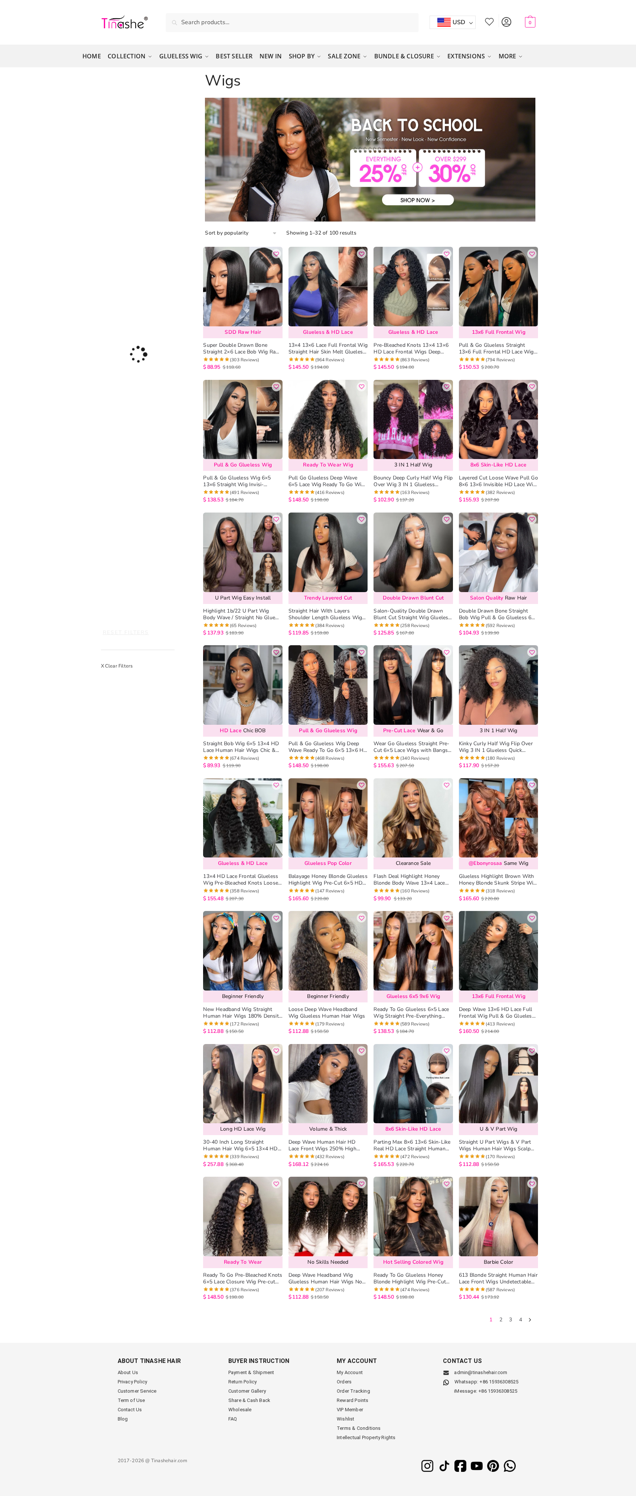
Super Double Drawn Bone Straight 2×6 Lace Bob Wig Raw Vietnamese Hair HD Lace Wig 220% (241, 348)
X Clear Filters (117, 666)
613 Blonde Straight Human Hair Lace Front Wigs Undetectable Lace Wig (498, 1278)
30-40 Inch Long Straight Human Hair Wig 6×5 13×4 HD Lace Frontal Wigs (240, 1145)
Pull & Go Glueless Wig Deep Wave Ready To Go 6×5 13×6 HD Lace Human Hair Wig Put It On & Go (328, 747)
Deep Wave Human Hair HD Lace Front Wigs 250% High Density (322, 1145)
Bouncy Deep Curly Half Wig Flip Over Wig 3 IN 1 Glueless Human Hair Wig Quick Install (413, 481)
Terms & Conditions (359, 1428)
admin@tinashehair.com (480, 1372)
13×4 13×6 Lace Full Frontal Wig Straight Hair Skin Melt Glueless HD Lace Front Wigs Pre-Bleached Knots (328, 348)
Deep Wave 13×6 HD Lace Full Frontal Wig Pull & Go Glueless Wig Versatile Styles (497, 1013)
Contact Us (130, 1409)
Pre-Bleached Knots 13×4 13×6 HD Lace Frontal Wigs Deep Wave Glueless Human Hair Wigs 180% (411, 348)
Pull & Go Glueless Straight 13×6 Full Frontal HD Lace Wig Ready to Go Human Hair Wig (496, 348)
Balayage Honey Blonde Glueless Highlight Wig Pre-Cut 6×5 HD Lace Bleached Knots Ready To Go (328, 879)
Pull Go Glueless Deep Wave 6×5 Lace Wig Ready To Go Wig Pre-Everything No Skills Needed (327, 481)
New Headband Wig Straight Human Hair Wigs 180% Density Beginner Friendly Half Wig (242, 1013)
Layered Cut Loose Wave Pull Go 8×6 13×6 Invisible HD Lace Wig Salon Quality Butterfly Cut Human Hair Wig (498, 481)
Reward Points (353, 1400)
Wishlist (489, 20)
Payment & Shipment (251, 1372)
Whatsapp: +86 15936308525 (486, 1381)
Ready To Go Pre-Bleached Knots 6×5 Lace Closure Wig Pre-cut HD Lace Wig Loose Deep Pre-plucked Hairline (242, 1278)
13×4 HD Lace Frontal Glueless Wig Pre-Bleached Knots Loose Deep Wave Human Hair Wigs (240, 879)
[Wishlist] (276, 253)
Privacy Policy (132, 1381)
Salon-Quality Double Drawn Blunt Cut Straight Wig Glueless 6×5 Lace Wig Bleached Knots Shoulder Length (412, 614)
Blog (123, 1419)
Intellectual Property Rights (366, 1437)
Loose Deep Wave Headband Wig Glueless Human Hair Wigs (326, 1013)
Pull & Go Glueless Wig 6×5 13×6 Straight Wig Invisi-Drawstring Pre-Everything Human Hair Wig (237, 481)
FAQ (232, 1419)
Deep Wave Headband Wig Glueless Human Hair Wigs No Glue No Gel (325, 1278)
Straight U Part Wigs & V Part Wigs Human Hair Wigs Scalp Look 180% (495, 1145)
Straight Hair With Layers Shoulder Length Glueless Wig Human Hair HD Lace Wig (325, 614)
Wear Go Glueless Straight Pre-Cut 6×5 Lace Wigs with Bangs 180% (411, 747)
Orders (344, 1381)
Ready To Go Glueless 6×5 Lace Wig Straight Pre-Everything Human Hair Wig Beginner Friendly (411, 1013)
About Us (128, 1372)
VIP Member (350, 1409)
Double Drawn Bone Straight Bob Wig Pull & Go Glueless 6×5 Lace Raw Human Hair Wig (498, 614)
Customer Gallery (247, 1391)
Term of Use (131, 1400)
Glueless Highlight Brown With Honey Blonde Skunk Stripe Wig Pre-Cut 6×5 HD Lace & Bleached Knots (497, 879)
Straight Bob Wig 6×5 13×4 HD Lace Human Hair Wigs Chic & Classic (241, 747)
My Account (506, 20)
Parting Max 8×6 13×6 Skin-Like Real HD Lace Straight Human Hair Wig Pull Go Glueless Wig (412, 1145)
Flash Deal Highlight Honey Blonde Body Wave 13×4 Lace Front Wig (409, 879)
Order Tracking (353, 1391)
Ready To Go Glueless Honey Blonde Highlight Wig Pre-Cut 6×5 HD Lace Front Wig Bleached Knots (410, 1278)
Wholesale (240, 1409)
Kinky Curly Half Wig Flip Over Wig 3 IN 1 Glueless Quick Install (496, 747)
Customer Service (137, 1391)
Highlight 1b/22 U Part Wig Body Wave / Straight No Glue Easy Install (239, 614)
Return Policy (242, 1381)
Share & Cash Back (249, 1400)
